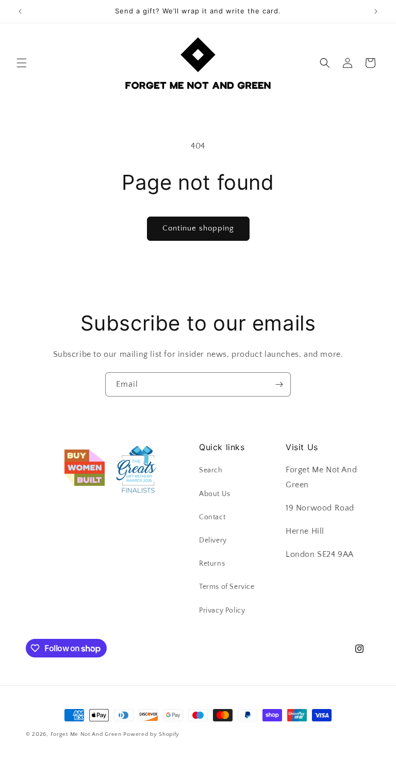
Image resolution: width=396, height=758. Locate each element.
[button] (21, 63)
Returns (212, 563)
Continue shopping (198, 228)
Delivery (213, 540)
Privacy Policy (222, 610)
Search (211, 470)
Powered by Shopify (151, 734)
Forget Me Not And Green (86, 734)
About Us (214, 494)
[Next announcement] (376, 11)
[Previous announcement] (20, 11)
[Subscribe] (279, 384)
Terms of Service (227, 587)
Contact (212, 517)
